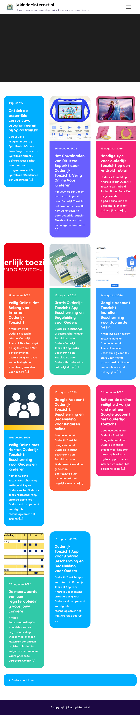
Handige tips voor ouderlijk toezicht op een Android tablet (115, 163)
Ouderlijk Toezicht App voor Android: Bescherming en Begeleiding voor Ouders (69, 558)
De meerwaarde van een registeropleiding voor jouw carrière (23, 601)
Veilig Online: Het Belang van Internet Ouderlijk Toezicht (24, 312)
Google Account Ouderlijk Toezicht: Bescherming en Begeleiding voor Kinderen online (69, 414)
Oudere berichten (23, 680)
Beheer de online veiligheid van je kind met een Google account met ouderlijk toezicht (116, 411)
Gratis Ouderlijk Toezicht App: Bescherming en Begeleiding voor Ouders (69, 312)
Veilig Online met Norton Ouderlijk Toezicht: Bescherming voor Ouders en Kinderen (24, 457)
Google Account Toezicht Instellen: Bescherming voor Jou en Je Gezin (115, 314)
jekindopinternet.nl (35, 5)
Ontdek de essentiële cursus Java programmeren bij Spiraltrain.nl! (23, 120)
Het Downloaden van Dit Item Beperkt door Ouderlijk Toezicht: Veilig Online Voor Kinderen (70, 170)
